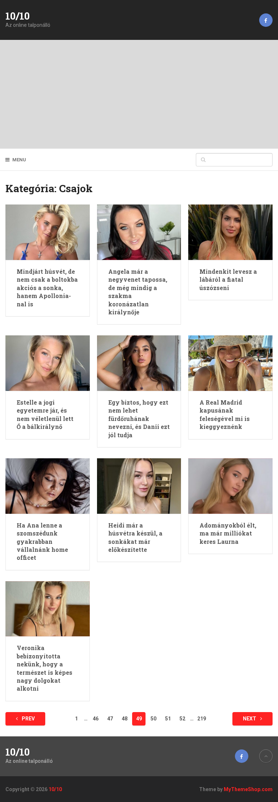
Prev (28, 719)
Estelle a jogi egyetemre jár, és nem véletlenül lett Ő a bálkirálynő (45, 414)
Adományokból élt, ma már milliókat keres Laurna (227, 533)
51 (168, 719)
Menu (19, 159)
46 (95, 719)
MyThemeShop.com (248, 789)
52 (182, 719)
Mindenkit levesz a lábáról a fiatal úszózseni (228, 280)
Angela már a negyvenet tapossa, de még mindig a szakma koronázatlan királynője (137, 292)
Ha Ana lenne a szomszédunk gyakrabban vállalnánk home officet (42, 541)
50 (153, 719)
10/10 (17, 16)
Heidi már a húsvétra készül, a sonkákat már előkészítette (135, 537)
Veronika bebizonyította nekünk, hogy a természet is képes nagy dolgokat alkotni (44, 668)
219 (201, 719)
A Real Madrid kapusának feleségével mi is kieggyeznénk (224, 414)
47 (110, 719)
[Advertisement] (139, 94)
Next (250, 719)
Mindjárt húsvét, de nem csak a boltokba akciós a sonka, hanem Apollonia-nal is (47, 288)
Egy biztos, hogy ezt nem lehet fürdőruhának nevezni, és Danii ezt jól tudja (139, 418)
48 (124, 719)
